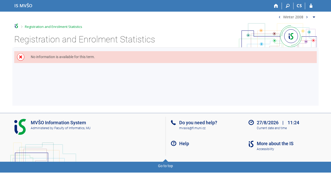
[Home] (276, 6)
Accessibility (265, 149)
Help (184, 143)
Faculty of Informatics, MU (72, 128)
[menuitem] (296, 16)
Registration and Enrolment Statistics (53, 26)
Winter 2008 (293, 16)
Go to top (165, 166)
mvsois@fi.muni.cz (192, 128)
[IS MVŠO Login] (311, 6)
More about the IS (275, 143)
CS (299, 6)
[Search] (288, 6)
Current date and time (272, 128)
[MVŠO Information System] (16, 26)
